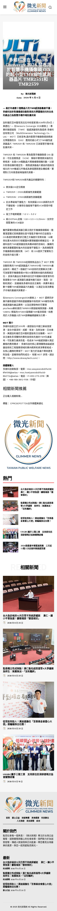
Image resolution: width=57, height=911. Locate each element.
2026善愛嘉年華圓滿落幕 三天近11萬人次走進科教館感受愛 (36, 547)
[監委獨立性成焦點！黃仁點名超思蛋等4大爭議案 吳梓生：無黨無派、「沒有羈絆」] (10, 505)
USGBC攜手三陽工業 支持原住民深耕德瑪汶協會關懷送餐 (36, 533)
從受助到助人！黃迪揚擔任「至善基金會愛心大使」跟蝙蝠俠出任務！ (37, 519)
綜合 (28, 54)
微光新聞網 (30, 94)
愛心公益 (6, 890)
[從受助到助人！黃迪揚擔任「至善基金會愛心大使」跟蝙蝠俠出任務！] (10, 519)
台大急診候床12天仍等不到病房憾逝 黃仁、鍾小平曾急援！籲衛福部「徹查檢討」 (38, 492)
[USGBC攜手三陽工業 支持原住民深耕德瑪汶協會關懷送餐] (10, 533)
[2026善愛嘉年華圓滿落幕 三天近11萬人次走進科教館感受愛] (10, 547)
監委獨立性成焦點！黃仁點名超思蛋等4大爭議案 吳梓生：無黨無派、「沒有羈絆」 (37, 505)
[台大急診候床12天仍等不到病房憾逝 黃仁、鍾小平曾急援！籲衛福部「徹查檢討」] (10, 492)
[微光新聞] (29, 7)
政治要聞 (6, 869)
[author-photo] (5, 622)
